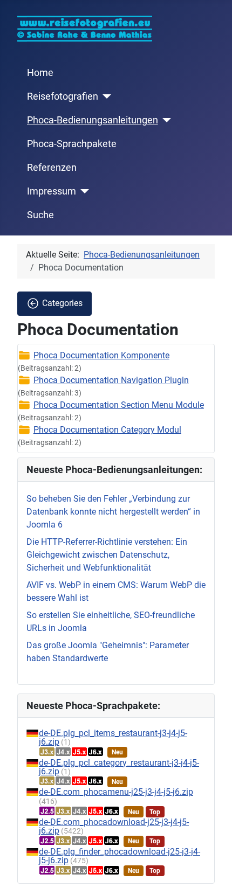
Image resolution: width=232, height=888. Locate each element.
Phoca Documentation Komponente (101, 355)
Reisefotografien (62, 96)
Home (40, 72)
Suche (40, 215)
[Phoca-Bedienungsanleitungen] (165, 120)
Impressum (51, 191)
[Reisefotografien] (105, 96)
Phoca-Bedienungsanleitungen (92, 120)
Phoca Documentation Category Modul (107, 430)
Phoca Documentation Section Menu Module (118, 405)
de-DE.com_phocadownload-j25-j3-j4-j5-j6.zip (114, 826)
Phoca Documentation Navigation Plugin (111, 380)
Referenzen (52, 167)
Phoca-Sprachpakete (72, 143)
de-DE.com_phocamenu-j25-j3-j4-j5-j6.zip (116, 792)
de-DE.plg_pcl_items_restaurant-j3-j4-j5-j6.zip (113, 737)
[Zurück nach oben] (213, 868)
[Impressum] (83, 191)
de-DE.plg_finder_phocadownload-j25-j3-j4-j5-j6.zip (119, 856)
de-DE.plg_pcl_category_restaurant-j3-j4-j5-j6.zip (119, 767)
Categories (62, 303)
